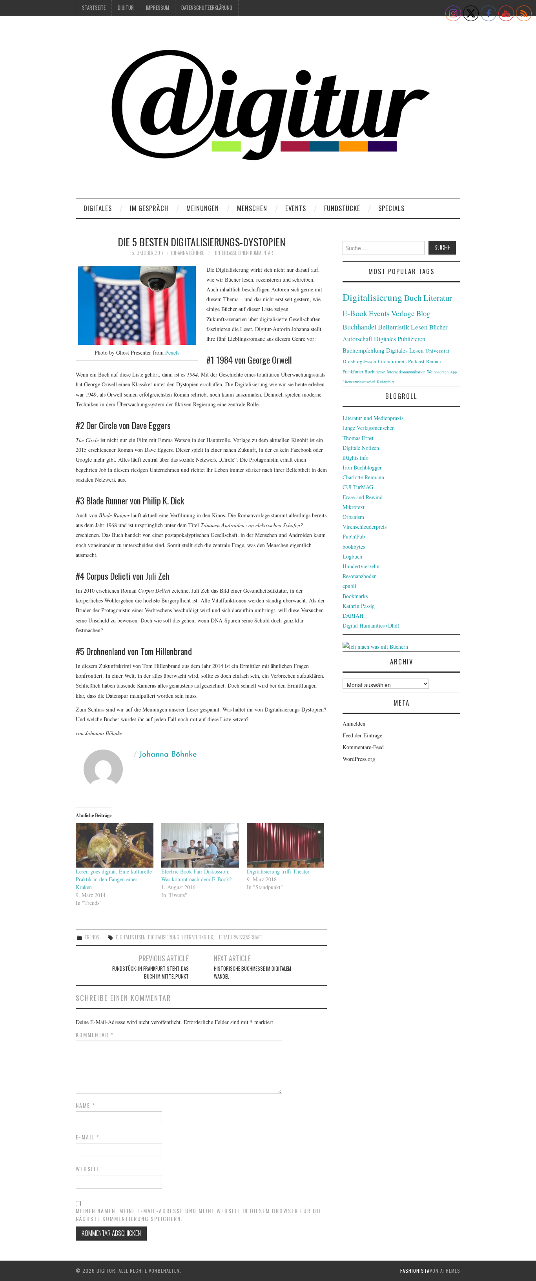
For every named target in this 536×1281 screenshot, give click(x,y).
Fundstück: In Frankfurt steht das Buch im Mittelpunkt (150, 972)
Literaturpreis (392, 361)
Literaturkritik (197, 937)
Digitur (126, 7)
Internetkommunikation (406, 372)
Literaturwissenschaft (238, 937)
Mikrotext (354, 507)
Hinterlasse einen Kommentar (243, 253)
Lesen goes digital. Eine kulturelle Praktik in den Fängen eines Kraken (114, 879)
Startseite (94, 7)
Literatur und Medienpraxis (373, 418)
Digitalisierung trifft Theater (278, 871)
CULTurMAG (358, 487)
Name (85, 1105)
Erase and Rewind (363, 497)
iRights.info (355, 457)
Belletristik (393, 326)
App (453, 372)
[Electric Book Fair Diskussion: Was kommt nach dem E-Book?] (200, 845)
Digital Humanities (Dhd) (371, 625)
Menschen (252, 208)
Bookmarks (355, 596)
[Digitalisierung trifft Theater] (286, 845)
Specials (391, 208)
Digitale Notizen (361, 447)
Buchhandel (359, 326)
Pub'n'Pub (354, 536)
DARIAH (353, 615)
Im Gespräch (149, 208)
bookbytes (354, 546)
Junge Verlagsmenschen (369, 427)
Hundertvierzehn (361, 566)
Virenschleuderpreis (365, 526)
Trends (92, 937)
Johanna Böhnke (187, 253)
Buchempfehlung (364, 350)
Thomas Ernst (358, 438)
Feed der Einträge (362, 735)
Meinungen (202, 208)
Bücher (438, 327)
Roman (433, 361)
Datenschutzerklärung (206, 7)
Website (88, 1169)
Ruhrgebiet (385, 381)
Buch (413, 297)
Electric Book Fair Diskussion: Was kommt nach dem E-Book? (196, 875)
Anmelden (354, 723)
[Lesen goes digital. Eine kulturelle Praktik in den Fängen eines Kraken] (114, 845)
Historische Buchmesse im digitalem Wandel (252, 972)
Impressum (157, 7)
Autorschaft (357, 339)
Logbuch (352, 556)
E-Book (355, 313)
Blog (423, 313)
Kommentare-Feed (363, 747)
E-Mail (88, 1137)
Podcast (416, 361)
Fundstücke (342, 208)
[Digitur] (268, 109)
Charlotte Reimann (363, 477)
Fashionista (415, 1270)
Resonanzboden (360, 576)
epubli (349, 586)
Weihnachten (437, 372)
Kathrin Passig (359, 606)
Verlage (403, 313)
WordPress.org (359, 758)
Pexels (172, 352)
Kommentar (95, 1035)
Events (295, 208)
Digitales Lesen (131, 937)
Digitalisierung (163, 937)
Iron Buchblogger (362, 467)
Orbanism (353, 516)
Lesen (419, 326)
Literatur (437, 297)
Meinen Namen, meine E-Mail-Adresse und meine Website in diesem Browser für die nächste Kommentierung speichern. (199, 1215)
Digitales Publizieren (399, 339)
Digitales (98, 208)
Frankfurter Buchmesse (364, 372)
